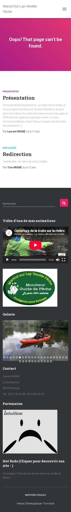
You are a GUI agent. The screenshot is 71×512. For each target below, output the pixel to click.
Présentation (19, 97)
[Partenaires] (30, 431)
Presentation (11, 91)
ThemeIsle (48, 503)
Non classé (9, 148)
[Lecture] (7, 260)
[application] (35, 245)
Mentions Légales (35, 495)
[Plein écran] (63, 260)
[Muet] (58, 260)
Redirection (17, 154)
